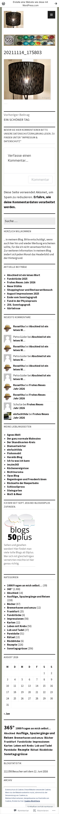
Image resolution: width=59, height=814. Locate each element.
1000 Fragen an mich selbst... (33, 728)
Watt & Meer (14, 494)
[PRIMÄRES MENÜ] (51, 15)
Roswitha (19, 326)
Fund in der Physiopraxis (22, 301)
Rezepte (12, 644)
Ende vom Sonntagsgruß (22, 297)
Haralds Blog (14, 457)
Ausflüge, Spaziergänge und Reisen (28, 596)
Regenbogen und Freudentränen (27, 479)
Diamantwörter (16, 446)
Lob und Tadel (15, 630)
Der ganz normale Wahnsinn (24, 438)
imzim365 (13, 464)
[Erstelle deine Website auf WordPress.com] (29, 3)
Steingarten (14, 490)
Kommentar (40, 180)
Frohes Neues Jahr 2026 (21, 282)
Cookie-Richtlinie (32, 801)
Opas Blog (13, 475)
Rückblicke (13, 641)
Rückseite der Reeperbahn (23, 483)
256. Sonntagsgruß (18, 304)
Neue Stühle (14, 286)
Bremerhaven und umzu (21, 607)
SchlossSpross (16, 486)
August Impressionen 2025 (23, 293)
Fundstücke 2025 (17, 278)
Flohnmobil (14, 453)
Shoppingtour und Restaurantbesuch (30, 290)
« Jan (7, 713)
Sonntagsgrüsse (17, 648)
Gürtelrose (13, 308)
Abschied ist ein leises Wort (23, 275)
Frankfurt (13, 611)
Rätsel (11, 637)
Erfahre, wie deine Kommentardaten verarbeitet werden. (29, 202)
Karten (11, 622)
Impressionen (15, 618)
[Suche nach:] (29, 221)
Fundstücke (14, 615)
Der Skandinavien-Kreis (21, 442)
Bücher (11, 604)
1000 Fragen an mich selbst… (24, 585)
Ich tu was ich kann (18, 460)
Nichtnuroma (15, 472)
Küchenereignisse (18, 468)
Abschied (12, 593)
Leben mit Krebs (17, 626)
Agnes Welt (14, 435)
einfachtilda (20, 414)
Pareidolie (13, 633)
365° (9, 589)
